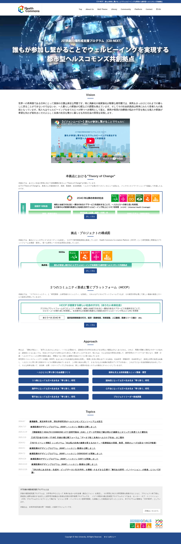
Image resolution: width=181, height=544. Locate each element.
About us (90, 9)
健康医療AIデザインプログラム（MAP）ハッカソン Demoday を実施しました (66, 453)
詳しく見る (90, 216)
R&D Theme (102, 9)
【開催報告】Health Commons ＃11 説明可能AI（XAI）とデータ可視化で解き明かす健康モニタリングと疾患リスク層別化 (89, 432)
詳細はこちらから (152, 511)
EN (159, 9)
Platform (138, 9)
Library (114, 9)
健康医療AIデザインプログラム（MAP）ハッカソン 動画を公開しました (63, 426)
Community (126, 9)
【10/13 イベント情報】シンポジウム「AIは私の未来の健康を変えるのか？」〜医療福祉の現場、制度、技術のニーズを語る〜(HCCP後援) (92, 442)
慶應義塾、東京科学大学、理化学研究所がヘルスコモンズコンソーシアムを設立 (66, 421)
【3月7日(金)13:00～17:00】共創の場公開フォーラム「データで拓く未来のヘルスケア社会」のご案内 (77, 437)
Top (80, 9)
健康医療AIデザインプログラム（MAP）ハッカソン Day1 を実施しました (64, 458)
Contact (149, 9)
